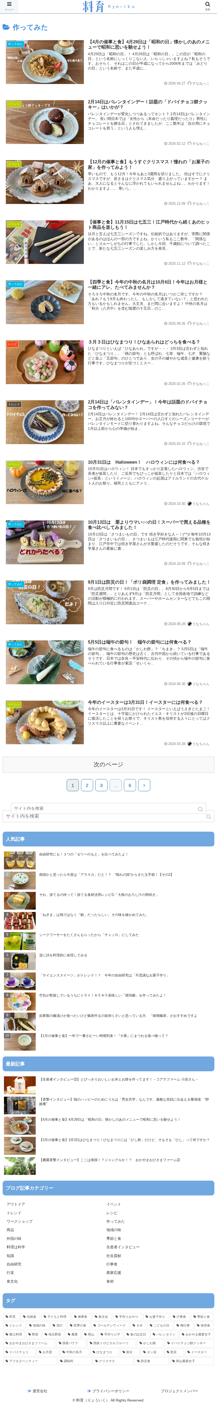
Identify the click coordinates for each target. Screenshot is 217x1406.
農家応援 (113, 1272)
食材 (110, 1281)
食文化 (12, 1281)
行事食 (111, 1264)
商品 (10, 1230)
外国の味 (14, 1238)
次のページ (109, 764)
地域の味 (113, 1230)
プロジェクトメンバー (179, 1391)
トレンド (14, 1213)
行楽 (10, 1272)
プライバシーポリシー (110, 1391)
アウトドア (16, 1204)
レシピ (111, 1213)
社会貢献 (113, 1256)
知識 (10, 1256)
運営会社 (40, 1391)
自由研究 (14, 1264)
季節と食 (113, 1238)
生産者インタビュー (123, 1247)
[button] (209, 816)
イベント (113, 1204)
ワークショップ (20, 1221)
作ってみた (115, 1221)
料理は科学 (16, 1247)
